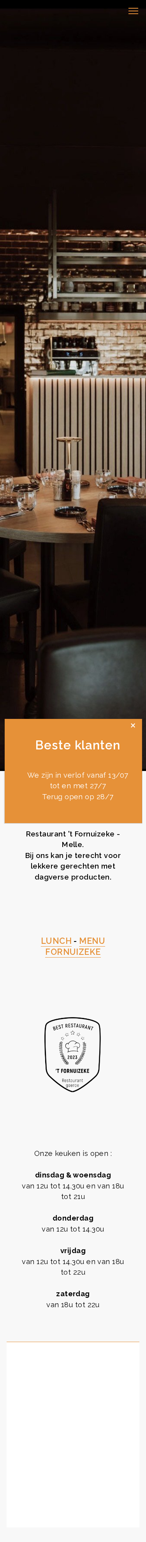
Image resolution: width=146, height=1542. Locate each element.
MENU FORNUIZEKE (75, 946)
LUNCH (56, 941)
